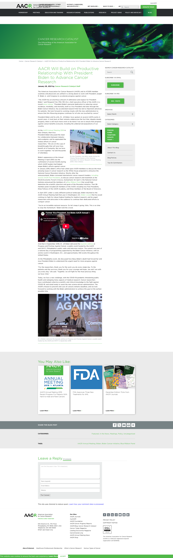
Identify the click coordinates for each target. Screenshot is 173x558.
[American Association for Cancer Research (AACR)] (33, 6)
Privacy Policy (109, 520)
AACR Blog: (83, 526)
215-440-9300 (51, 528)
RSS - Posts (115, 101)
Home (21, 61)
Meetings (113, 434)
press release (48, 104)
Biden (98, 444)
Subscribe (115, 85)
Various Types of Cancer (92, 548)
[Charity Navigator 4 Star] (107, 529)
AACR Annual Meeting (86, 444)
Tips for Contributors (115, 163)
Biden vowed (86, 195)
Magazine (78, 528)
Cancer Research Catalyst (34, 61)
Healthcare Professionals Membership (49, 548)
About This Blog (113, 147)
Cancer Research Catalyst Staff (67, 86)
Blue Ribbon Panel (74, 182)
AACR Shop (74, 537)
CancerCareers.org (76, 533)
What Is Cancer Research (73, 548)
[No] (69, 556)
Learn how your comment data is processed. (86, 504)
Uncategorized (129, 434)
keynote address (87, 244)
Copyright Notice (110, 523)
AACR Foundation (76, 521)
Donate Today (148, 7)
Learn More (44, 410)
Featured (95, 434)
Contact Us (111, 152)
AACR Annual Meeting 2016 (53, 130)
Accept (63, 556)
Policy (120, 434)
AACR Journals (75, 516)
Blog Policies (112, 158)
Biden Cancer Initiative (111, 444)
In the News (104, 434)
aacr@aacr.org (48, 530)
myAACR (153, 3)
